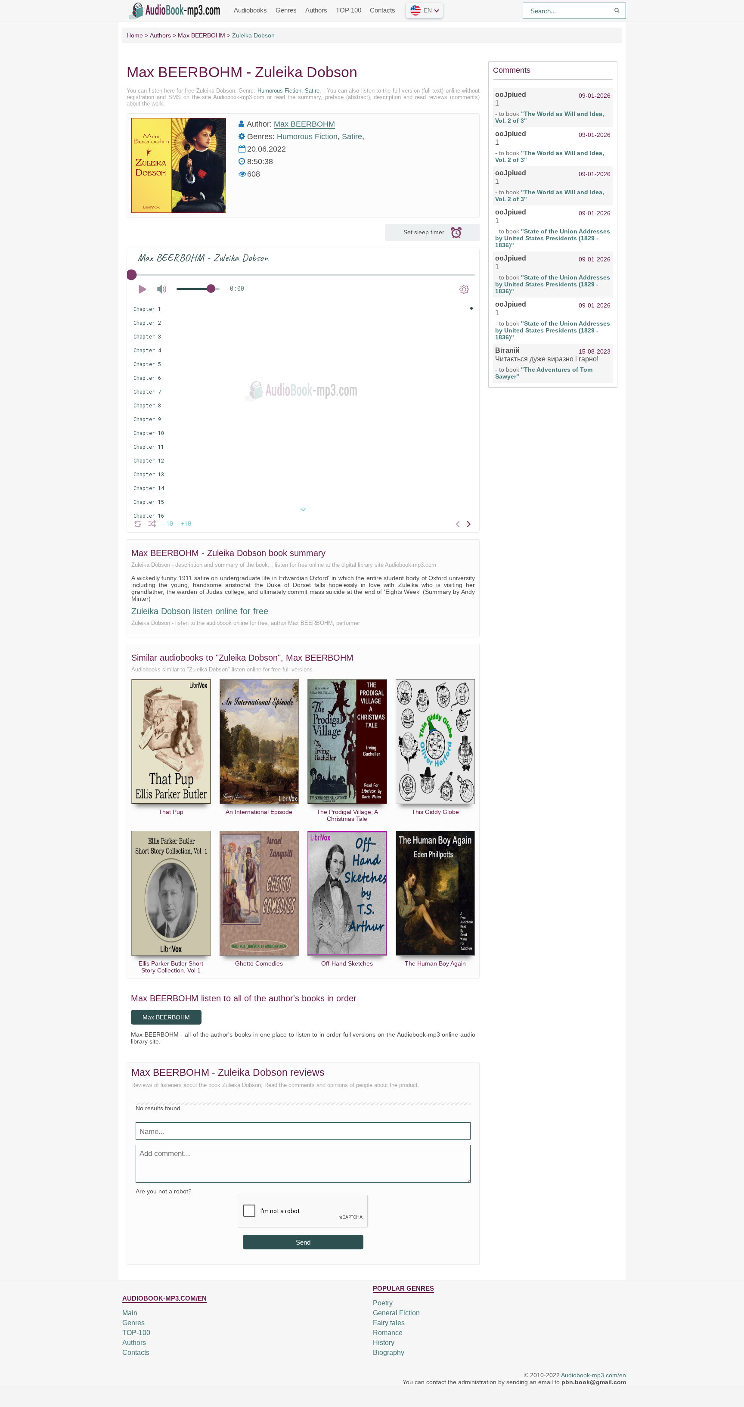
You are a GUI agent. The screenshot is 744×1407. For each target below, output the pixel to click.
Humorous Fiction (279, 90)
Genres (286, 10)
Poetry (383, 1303)
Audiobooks (250, 10)
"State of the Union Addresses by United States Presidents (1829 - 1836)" (552, 238)
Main (129, 1313)
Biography (388, 1352)
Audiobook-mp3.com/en (593, 1375)
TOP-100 (136, 1332)
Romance (388, 1332)
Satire (312, 90)
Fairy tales (389, 1322)
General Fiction (396, 1313)
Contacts (382, 10)
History (383, 1342)
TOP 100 (348, 10)
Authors (316, 10)
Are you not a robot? (164, 1191)
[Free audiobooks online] (176, 9)
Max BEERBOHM (304, 124)
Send (303, 1242)
